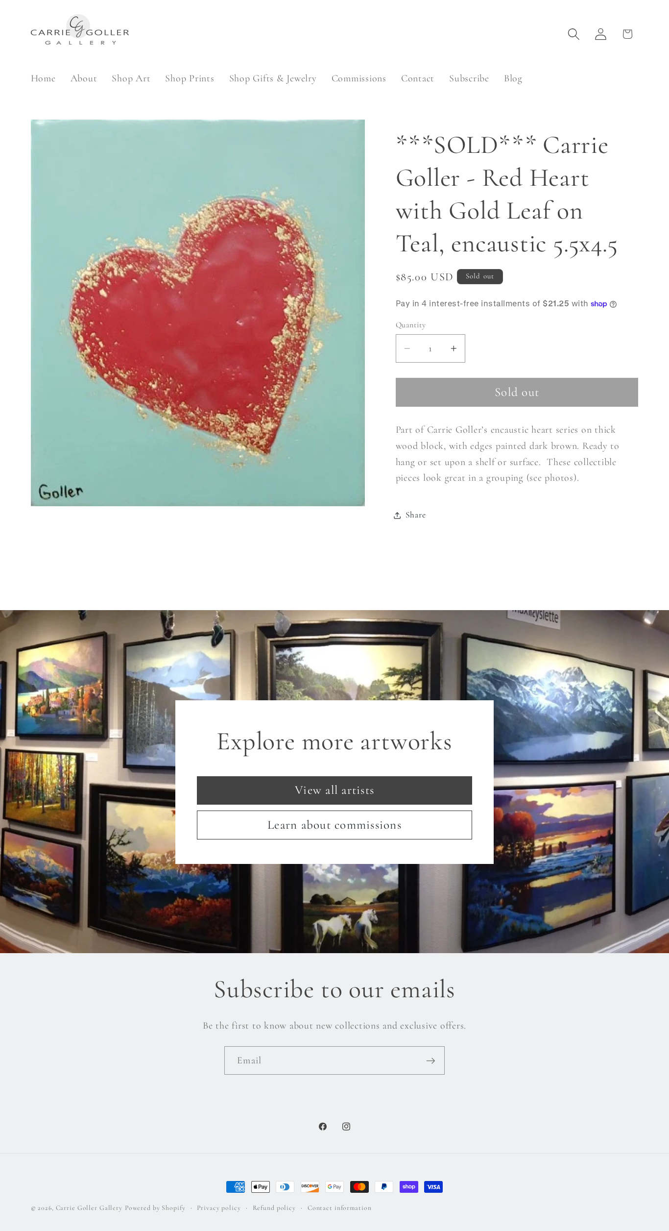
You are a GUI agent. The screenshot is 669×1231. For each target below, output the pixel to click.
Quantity (411, 325)
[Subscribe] (430, 1060)
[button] (573, 34)
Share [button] (416, 515)
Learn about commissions (334, 824)
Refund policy (274, 1208)
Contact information (340, 1208)
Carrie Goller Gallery (89, 1208)
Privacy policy (218, 1208)
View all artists (334, 790)
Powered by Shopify (155, 1208)
